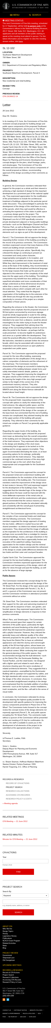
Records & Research (13, 779)
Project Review (10, 953)
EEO (39, 1013)
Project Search (14, 787)
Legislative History (10, 936)
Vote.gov (32, 1016)
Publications (7, 938)
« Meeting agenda (10, 803)
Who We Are (7, 929)
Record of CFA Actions (17, 783)
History (5, 934)
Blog (4, 948)
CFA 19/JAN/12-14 (10, 96)
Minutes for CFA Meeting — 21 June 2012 (20, 839)
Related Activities (9, 943)
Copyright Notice (20, 1010)
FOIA (4, 1016)
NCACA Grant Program (11, 941)
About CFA (7, 926)
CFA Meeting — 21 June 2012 (15, 821)
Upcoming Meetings (12, 965)
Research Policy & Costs (19, 799)
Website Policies (36, 1010)
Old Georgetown (9, 960)
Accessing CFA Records (18, 795)
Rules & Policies (29, 1013)
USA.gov (23, 1016)
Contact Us (7, 1010)
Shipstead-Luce (8, 958)
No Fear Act (12, 1016)
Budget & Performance (11, 1013)
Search (18, 912)
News (5, 946)
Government (7, 955)
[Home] (25, 6)
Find (18, 872)
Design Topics (8, 931)
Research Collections (17, 791)
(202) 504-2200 (8, 996)
